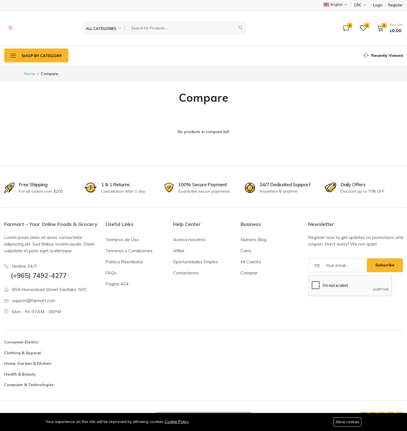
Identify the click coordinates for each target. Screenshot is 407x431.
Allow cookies (347, 422)
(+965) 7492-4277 (39, 275)
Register (395, 5)
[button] (388, 28)
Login (378, 5)
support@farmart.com (33, 300)
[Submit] (240, 28)
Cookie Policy (176, 421)
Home (29, 73)
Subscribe (384, 264)
